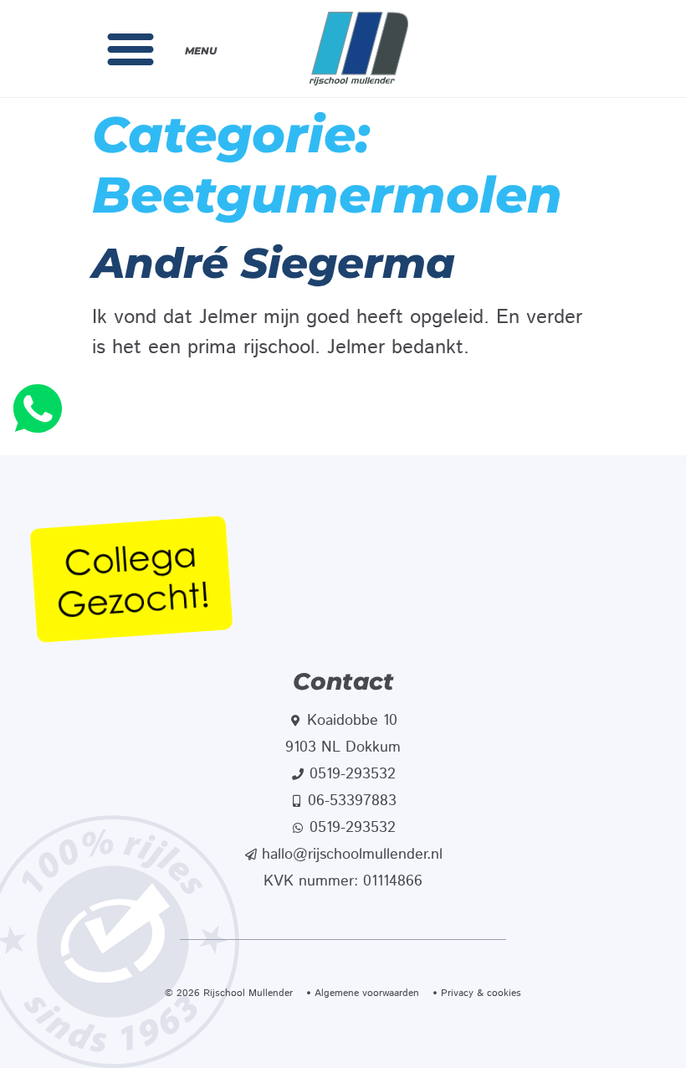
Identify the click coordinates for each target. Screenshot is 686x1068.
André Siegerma (273, 263)
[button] (130, 48)
